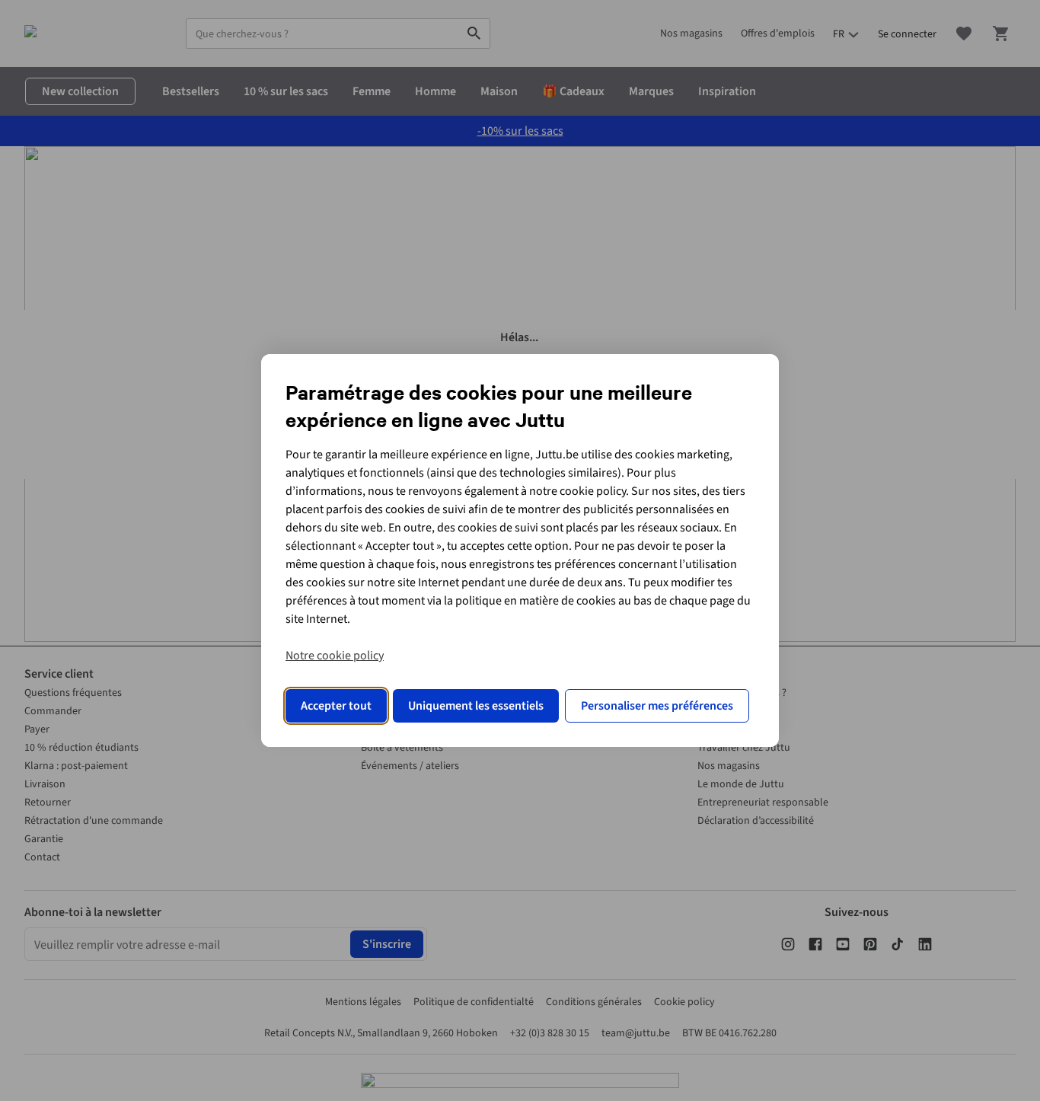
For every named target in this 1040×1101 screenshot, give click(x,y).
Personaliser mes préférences (657, 705)
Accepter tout (336, 705)
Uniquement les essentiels (476, 705)
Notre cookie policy (335, 655)
